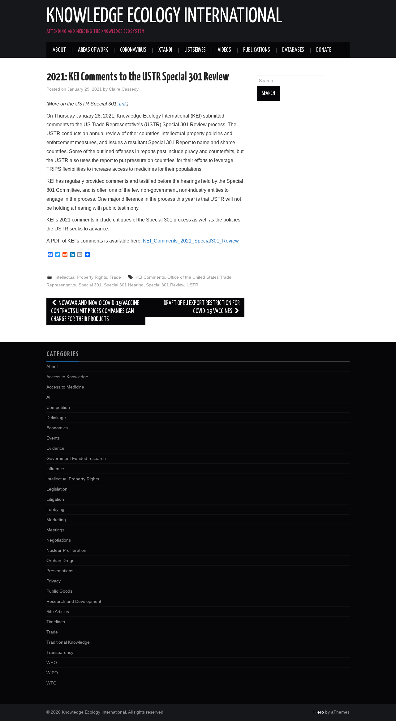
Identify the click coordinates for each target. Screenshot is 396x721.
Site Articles (57, 611)
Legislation (56, 489)
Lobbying (55, 509)
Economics (57, 427)
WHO (51, 662)
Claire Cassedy (124, 89)
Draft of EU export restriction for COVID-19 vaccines (202, 307)
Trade (115, 277)
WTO (51, 682)
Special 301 (90, 284)
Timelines (55, 621)
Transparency (59, 652)
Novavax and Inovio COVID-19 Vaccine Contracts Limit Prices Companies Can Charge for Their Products (95, 311)
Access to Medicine (65, 386)
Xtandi (165, 50)
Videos (224, 50)
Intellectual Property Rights (80, 277)
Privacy (53, 580)
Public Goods (59, 591)
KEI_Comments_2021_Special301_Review (191, 240)
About (59, 50)
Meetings (55, 529)
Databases (293, 50)
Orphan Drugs (60, 560)
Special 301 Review (165, 284)
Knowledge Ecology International (164, 17)
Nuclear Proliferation (66, 550)
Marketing (56, 519)
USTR (192, 284)
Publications (256, 50)
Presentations (59, 570)
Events (53, 438)
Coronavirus (133, 50)
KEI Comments (150, 277)
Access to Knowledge (67, 376)
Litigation (55, 499)
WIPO (52, 672)
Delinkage (56, 417)
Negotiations (58, 540)
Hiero (318, 712)
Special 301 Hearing (124, 284)
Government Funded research (76, 458)
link (123, 103)
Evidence (55, 448)
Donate (323, 50)
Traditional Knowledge (68, 642)
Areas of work (93, 50)
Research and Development (73, 601)
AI (48, 397)
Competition (58, 407)
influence (55, 468)
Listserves (195, 50)
